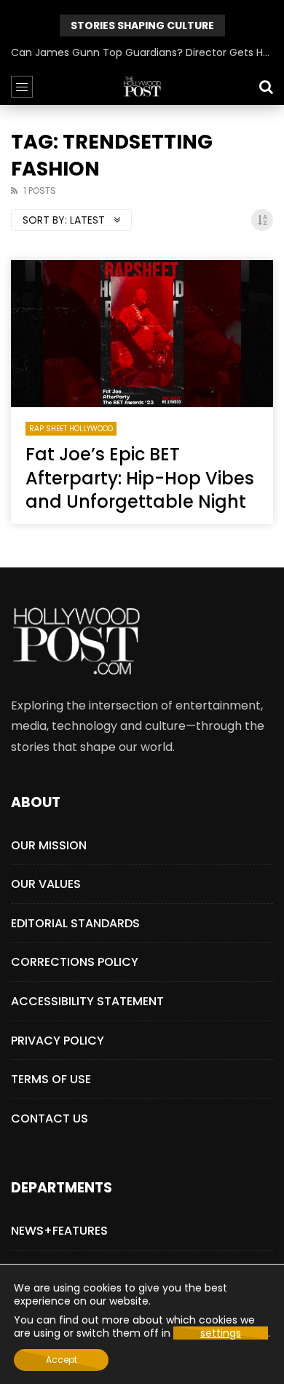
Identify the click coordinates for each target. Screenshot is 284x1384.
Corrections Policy (74, 962)
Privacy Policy (57, 1040)
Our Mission (49, 845)
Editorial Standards (75, 923)
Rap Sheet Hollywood (71, 428)
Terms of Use (51, 1079)
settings (220, 1333)
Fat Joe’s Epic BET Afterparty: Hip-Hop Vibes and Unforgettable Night (139, 478)
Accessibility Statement (87, 1001)
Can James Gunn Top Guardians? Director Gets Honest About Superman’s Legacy (142, 52)
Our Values (46, 884)
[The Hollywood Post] (142, 87)
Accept (61, 1359)
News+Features (59, 1230)
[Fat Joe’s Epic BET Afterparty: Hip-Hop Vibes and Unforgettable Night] (142, 334)
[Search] (266, 86)
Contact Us (49, 1118)
